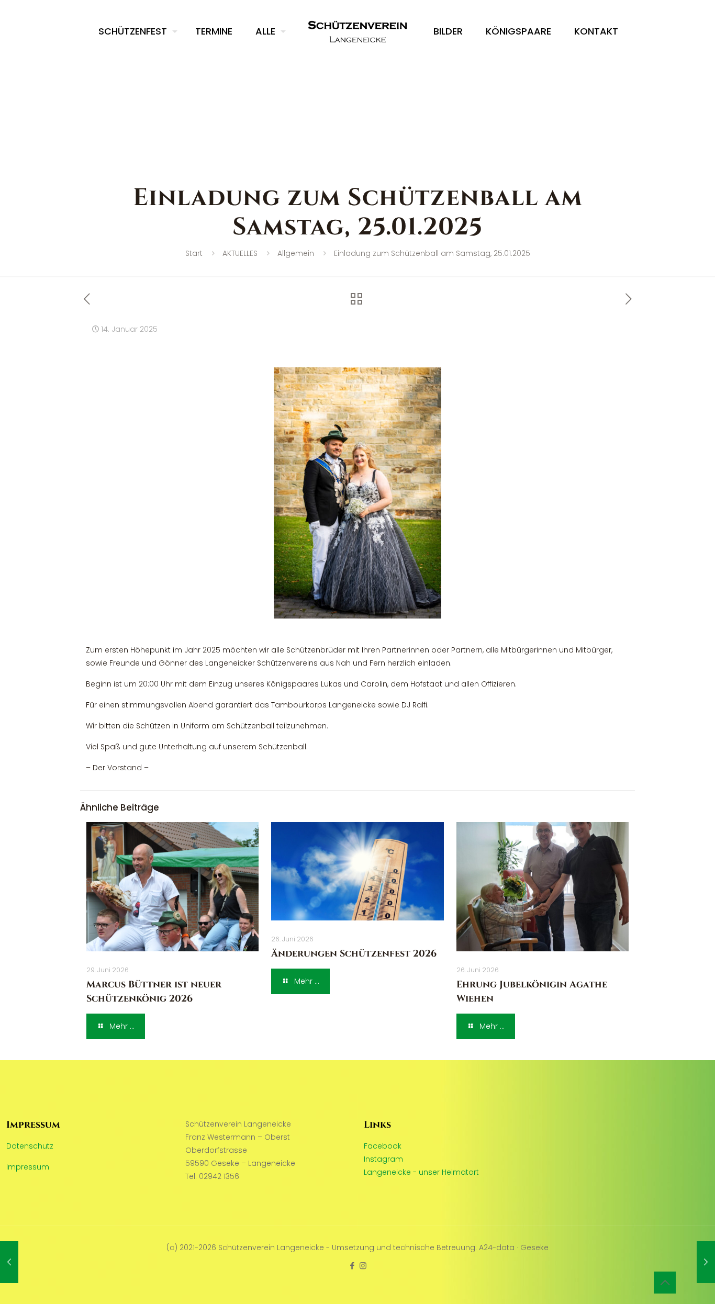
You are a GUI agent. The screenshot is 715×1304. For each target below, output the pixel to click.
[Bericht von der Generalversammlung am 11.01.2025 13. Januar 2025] (9, 1262)
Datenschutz (29, 1146)
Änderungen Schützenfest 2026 (354, 953)
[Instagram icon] (363, 1265)
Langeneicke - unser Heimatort (421, 1172)
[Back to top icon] (665, 1283)
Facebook (382, 1146)
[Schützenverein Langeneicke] (358, 31)
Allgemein (295, 253)
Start (194, 253)
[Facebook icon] (352, 1265)
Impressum (27, 1167)
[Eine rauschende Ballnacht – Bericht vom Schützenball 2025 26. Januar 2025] (706, 1262)
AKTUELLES (240, 253)
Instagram (383, 1159)
